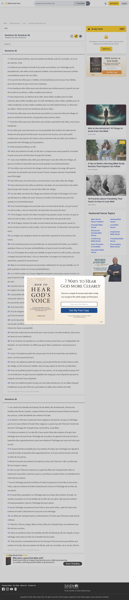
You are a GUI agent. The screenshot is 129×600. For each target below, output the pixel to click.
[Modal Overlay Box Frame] (64, 300)
